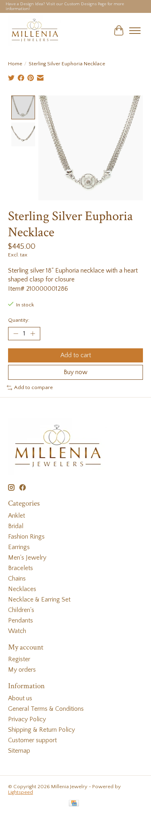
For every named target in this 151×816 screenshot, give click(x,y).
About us (20, 698)
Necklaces (22, 589)
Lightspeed (20, 792)
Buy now (75, 372)
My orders (22, 669)
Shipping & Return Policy (41, 729)
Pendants (20, 620)
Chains (17, 578)
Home (15, 64)
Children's (21, 610)
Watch (17, 631)
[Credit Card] (74, 804)
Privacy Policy (27, 719)
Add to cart (75, 355)
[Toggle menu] (135, 31)
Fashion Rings (26, 536)
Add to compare (33, 387)
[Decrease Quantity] (15, 334)
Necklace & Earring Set (39, 599)
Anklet (16, 515)
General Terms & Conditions (46, 708)
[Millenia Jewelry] (34, 30)
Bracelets (20, 568)
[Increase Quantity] (32, 334)
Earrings (19, 547)
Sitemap (19, 750)
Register (19, 659)
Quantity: (18, 320)
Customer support (32, 740)
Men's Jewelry (27, 557)
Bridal (15, 526)
